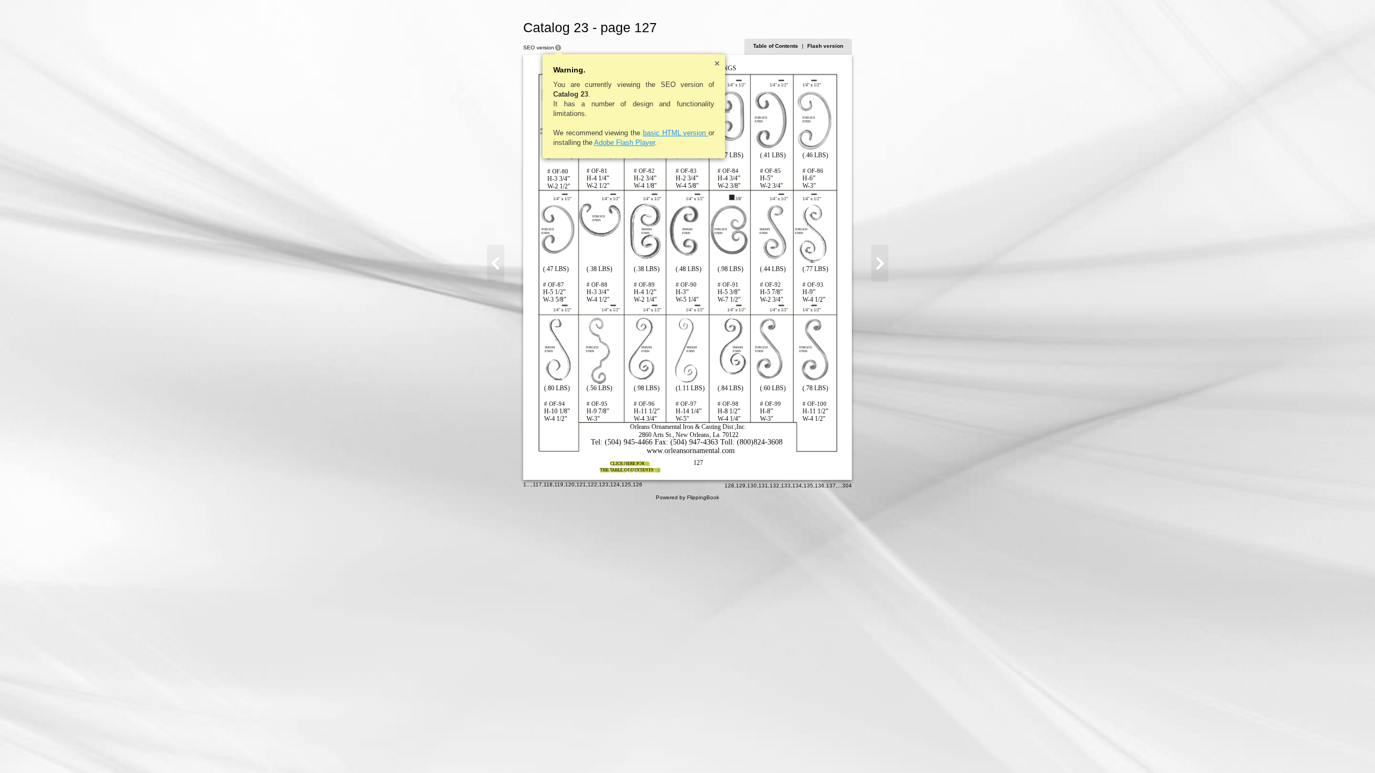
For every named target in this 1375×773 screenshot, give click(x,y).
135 (808, 485)
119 (558, 484)
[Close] (717, 63)
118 (548, 484)
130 (752, 485)
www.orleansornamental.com (691, 451)
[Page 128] (880, 263)
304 (847, 485)
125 (626, 484)
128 (729, 485)
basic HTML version (675, 133)
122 (592, 484)
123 (604, 484)
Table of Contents (775, 46)
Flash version (825, 46)
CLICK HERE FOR (627, 463)
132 (774, 485)
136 (819, 485)
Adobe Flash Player (624, 142)
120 (570, 484)
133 (786, 485)
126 (637, 484)
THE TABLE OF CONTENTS (626, 470)
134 (797, 485)
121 (581, 484)
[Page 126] (496, 263)
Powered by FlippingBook (687, 497)
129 (741, 485)
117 (537, 484)
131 (763, 485)
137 (831, 485)
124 (615, 484)
